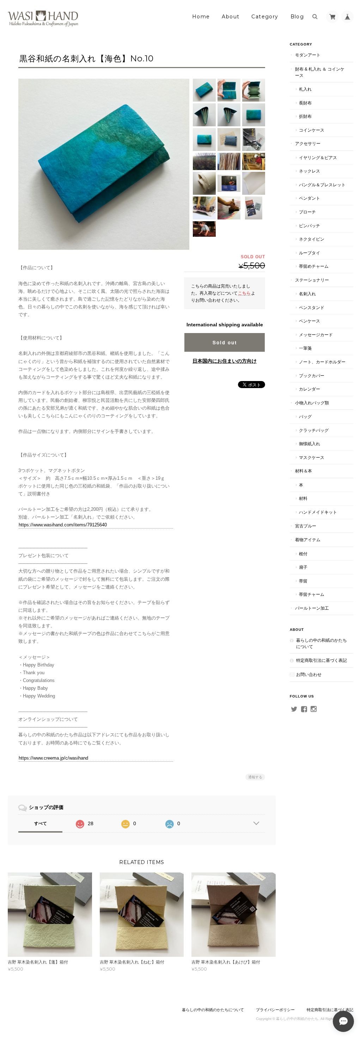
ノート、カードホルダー (322, 362)
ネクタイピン (311, 239)
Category (264, 16)
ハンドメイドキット (318, 512)
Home (201, 16)
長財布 (305, 103)
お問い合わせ (309, 674)
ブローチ (307, 212)
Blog (297, 16)
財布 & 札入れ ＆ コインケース (319, 72)
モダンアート (307, 55)
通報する (255, 777)
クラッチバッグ (314, 430)
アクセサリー (307, 143)
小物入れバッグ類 (312, 402)
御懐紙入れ (309, 443)
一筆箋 (305, 348)
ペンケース (309, 321)
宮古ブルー (305, 526)
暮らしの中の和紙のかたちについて (321, 643)
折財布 (305, 116)
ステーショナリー (312, 280)
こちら (244, 293)
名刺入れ (307, 293)
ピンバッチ (309, 225)
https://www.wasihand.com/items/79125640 (63, 524)
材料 (303, 498)
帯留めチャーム (314, 266)
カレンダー (309, 389)
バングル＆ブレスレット (322, 184)
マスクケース (311, 457)
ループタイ (309, 252)
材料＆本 (303, 471)
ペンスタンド (311, 307)
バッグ (305, 416)
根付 (303, 553)
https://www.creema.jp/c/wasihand (53, 758)
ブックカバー (311, 375)
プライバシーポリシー (275, 1010)
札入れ (305, 89)
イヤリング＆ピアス (318, 157)
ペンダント (309, 198)
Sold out (225, 342)
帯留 (303, 581)
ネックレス (309, 171)
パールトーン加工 (312, 608)
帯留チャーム (311, 594)
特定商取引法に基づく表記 (321, 660)
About (230, 16)
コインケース (311, 130)
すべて (40, 823)
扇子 (303, 567)
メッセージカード (316, 334)
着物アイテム (307, 539)
